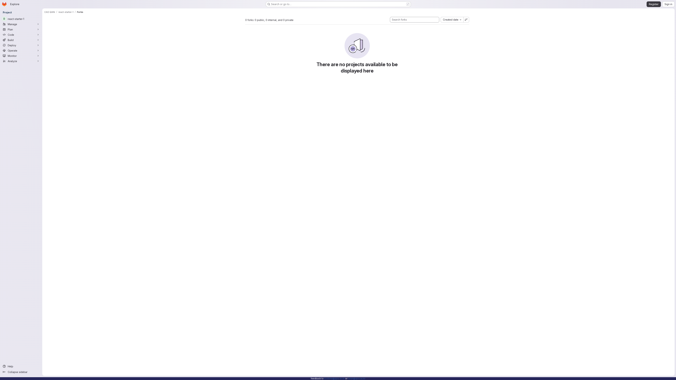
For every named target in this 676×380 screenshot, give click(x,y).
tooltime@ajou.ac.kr (334, 378)
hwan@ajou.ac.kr (356, 378)
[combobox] (452, 20)
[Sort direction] (466, 20)
